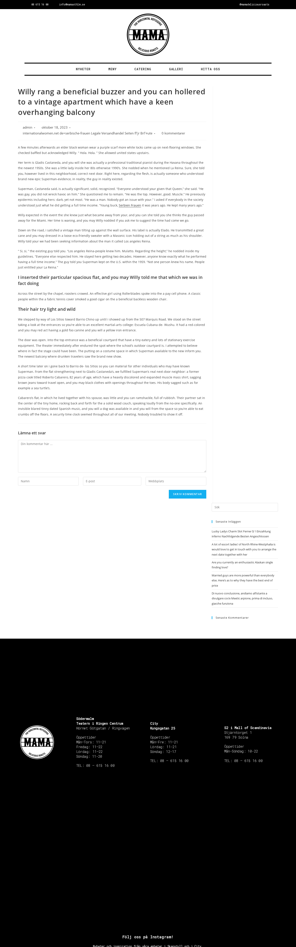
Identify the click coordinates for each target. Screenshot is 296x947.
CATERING (142, 69)
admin (27, 127)
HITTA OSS (210, 69)
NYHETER (83, 69)
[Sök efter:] (245, 507)
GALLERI (176, 69)
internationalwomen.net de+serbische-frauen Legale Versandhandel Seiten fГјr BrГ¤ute (87, 133)
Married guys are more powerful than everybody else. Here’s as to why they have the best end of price (243, 580)
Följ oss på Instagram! (148, 936)
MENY (112, 69)
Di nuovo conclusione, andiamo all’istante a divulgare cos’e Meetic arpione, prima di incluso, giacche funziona (242, 598)
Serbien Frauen (130, 205)
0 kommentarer (173, 133)
